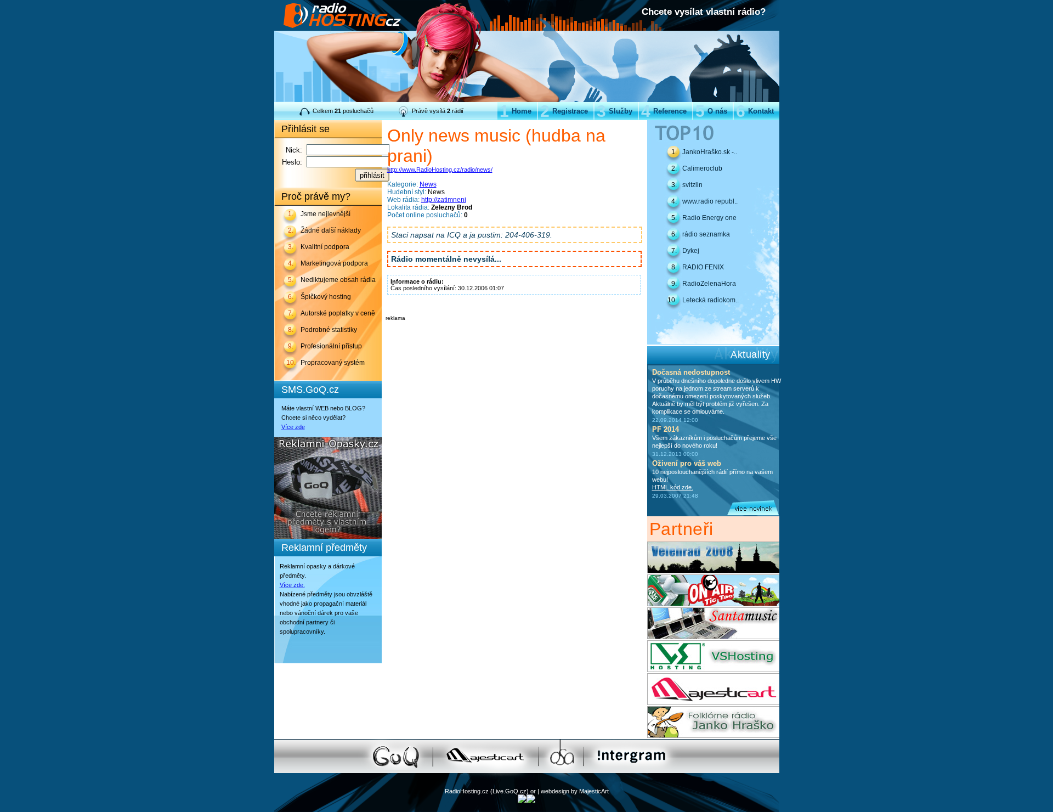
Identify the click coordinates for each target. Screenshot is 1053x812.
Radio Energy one (709, 218)
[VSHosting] (713, 670)
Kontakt (755, 111)
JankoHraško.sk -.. (709, 152)
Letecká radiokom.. (710, 300)
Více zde (293, 427)
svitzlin (692, 185)
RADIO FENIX (703, 267)
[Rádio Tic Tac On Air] (713, 604)
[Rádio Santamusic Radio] (713, 637)
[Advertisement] (514, 337)
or (533, 791)
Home (515, 111)
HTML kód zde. (672, 487)
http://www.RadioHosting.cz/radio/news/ (439, 169)
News (428, 184)
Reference (664, 111)
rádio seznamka (706, 234)
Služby (614, 111)
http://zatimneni (443, 200)
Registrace (564, 111)
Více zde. (292, 585)
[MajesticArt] (713, 703)
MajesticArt (594, 791)
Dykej (690, 251)
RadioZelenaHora (709, 283)
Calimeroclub (702, 168)
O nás (711, 111)
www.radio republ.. (710, 201)
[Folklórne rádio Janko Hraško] (713, 736)
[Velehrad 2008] (713, 571)
